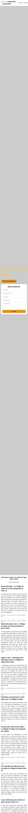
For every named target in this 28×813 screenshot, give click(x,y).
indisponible (11, 1)
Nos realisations (8, 281)
